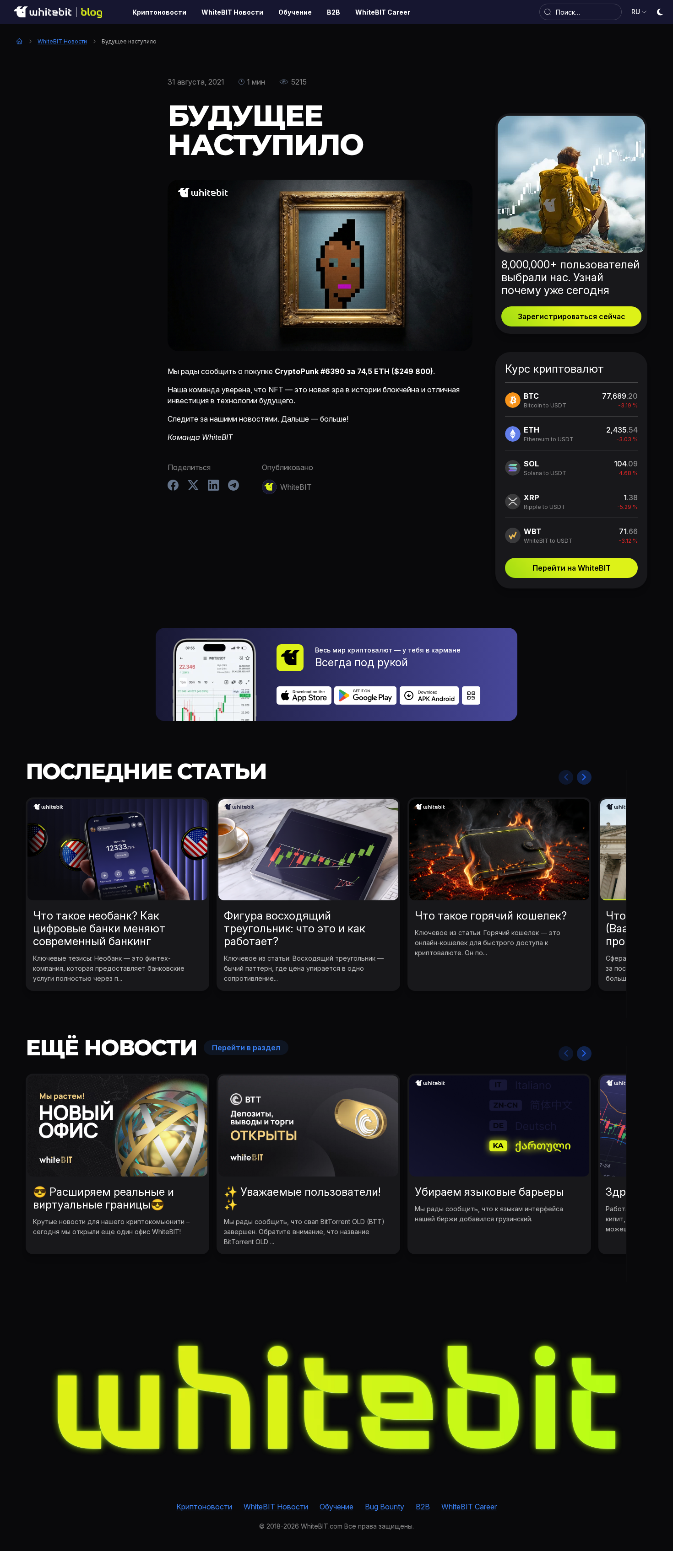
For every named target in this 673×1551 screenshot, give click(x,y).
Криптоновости (204, 1506)
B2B (423, 1506)
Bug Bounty (384, 1506)
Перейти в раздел (246, 1047)
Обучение (336, 1506)
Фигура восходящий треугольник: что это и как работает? (294, 928)
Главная (19, 41)
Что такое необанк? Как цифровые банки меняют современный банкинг (99, 928)
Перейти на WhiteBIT (571, 567)
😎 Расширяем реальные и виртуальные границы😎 (103, 1198)
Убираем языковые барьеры (489, 1191)
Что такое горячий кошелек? (491, 915)
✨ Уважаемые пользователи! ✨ (302, 1198)
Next (584, 777)
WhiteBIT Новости (62, 41)
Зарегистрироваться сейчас (571, 316)
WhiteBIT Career (469, 1506)
